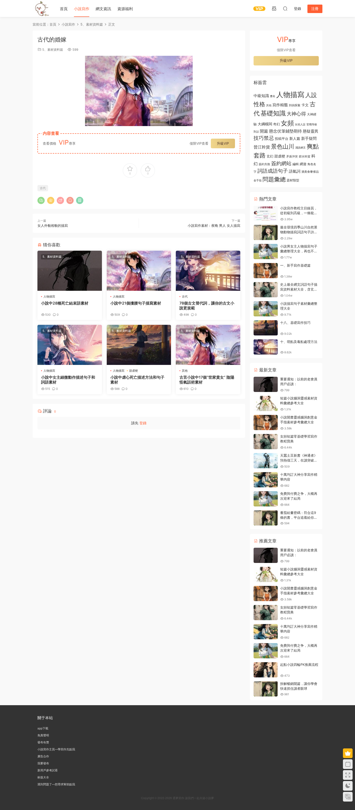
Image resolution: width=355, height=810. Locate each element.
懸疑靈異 (310, 131)
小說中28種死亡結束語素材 (64, 303)
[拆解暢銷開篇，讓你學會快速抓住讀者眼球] (266, 688)
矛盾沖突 (292, 156)
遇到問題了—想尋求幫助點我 (56, 784)
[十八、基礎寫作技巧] (266, 327)
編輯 (295, 164)
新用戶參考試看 (47, 770)
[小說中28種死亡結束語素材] (69, 271)
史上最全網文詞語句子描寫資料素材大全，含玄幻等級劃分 (298, 289)
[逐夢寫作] (41, 8)
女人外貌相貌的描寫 (52, 225)
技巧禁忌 (264, 138)
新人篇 (294, 138)
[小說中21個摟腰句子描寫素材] (139, 271)
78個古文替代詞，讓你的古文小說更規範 (206, 305)
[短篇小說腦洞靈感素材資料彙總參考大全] (266, 403)
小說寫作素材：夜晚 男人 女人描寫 (214, 225)
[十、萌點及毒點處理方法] (266, 347)
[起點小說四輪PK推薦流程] (266, 669)
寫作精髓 (280, 105)
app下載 (42, 728)
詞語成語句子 (272, 171)
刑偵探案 (294, 105)
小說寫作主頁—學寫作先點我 (56, 749)
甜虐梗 (133, 370)
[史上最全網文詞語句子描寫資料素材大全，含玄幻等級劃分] (266, 289)
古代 (43, 188)
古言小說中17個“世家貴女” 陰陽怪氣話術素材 (206, 379)
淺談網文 (300, 147)
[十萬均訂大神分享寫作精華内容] (266, 479)
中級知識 (261, 95)
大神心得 (296, 114)
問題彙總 (274, 179)
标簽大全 (43, 777)
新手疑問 (309, 138)
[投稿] (274, 8)
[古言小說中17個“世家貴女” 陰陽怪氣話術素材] (208, 345)
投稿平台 (281, 139)
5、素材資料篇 (52, 49)
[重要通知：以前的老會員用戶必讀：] (266, 384)
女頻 (287, 123)
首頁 (64, 8)
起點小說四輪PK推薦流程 (299, 664)
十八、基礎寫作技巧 (295, 322)
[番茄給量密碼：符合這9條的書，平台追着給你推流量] (266, 518)
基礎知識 (273, 113)
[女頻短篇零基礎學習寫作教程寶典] (266, 441)
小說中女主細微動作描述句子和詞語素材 (68, 379)
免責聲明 (43, 735)
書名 (272, 96)
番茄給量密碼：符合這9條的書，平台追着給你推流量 (298, 517)
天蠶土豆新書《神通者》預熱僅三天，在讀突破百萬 (298, 460)
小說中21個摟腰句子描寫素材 (135, 303)
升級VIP (223, 143)
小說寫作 (81, 8)
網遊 (303, 164)
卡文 (305, 105)
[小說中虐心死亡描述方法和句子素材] (139, 345)
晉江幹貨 (262, 146)
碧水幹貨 (304, 156)
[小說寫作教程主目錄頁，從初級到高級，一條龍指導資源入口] (266, 213)
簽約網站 (281, 163)
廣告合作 (43, 756)
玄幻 (270, 156)
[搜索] (285, 8)
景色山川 (282, 146)
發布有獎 (43, 742)
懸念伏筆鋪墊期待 (285, 131)
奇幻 (276, 124)
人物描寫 (49, 296)
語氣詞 (294, 171)
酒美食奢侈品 (310, 171)
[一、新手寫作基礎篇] (266, 270)
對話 (256, 131)
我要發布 (43, 763)
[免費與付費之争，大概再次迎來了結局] (266, 498)
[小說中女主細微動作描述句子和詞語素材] (69, 345)
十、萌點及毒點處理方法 (298, 342)
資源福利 (125, 8)
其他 (185, 370)
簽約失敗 (264, 164)
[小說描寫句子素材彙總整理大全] (266, 308)
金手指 (258, 180)
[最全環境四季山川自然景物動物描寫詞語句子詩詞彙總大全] (266, 232)
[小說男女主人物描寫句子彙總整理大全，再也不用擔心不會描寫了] (266, 251)
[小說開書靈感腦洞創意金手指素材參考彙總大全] (266, 422)
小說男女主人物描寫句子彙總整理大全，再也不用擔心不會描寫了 (298, 251)
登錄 (143, 423)
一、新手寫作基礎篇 (295, 265)
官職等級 (311, 124)
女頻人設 (300, 124)
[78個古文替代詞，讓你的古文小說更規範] (208, 271)
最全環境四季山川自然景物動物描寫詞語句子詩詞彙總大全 (298, 232)
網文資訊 (103, 8)
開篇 (264, 131)
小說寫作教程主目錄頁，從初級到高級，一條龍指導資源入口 (298, 213)
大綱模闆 (265, 124)
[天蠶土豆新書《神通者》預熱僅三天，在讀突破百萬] (266, 460)
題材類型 (293, 180)
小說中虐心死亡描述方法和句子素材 (137, 379)
